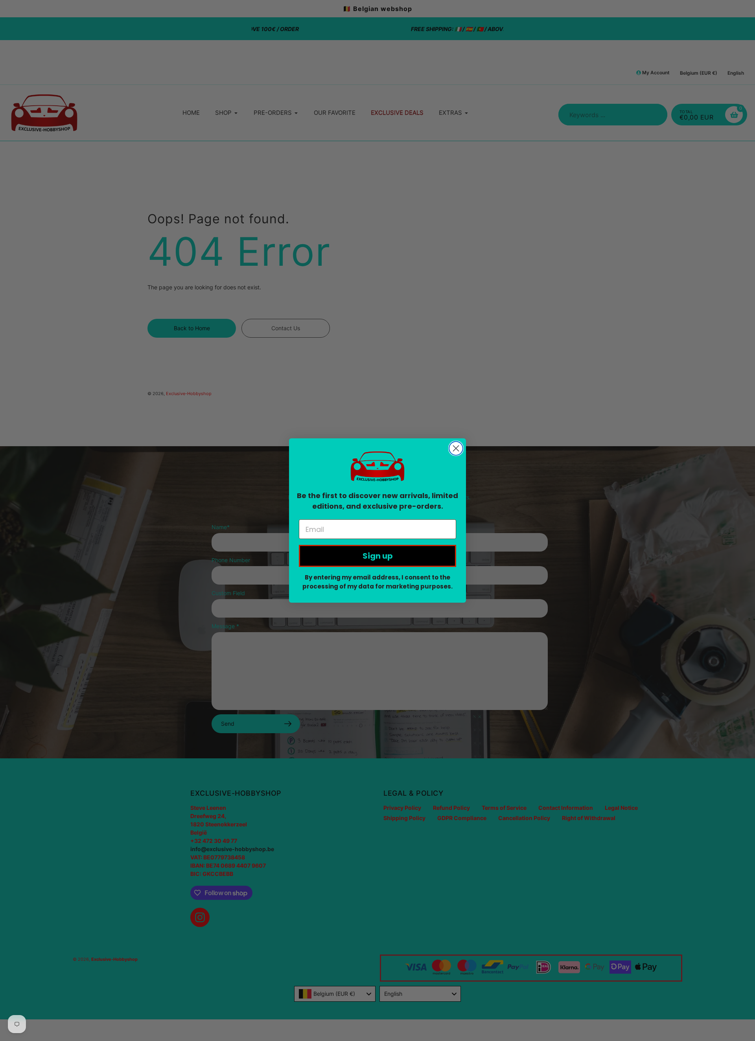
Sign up (378, 555)
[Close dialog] (456, 448)
